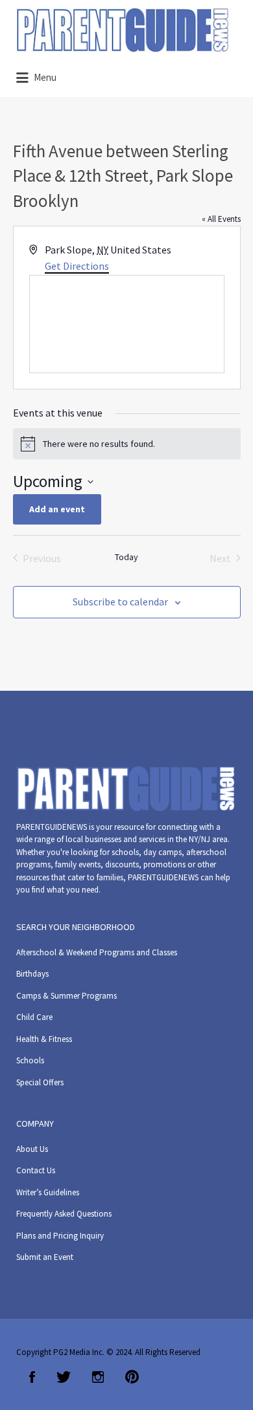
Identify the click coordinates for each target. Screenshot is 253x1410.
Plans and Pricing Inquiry (60, 1235)
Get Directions (77, 265)
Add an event (57, 509)
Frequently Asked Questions (64, 1213)
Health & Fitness (44, 1039)
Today (126, 557)
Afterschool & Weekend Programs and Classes (96, 952)
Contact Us (35, 1170)
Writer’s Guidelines (47, 1192)
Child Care (34, 1017)
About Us (32, 1149)
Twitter (63, 1377)
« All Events (221, 218)
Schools (30, 1060)
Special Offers (40, 1082)
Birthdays (32, 973)
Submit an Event (44, 1257)
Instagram (98, 1377)
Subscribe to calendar (120, 601)
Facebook (32, 1377)
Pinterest (132, 1377)
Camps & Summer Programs (66, 995)
